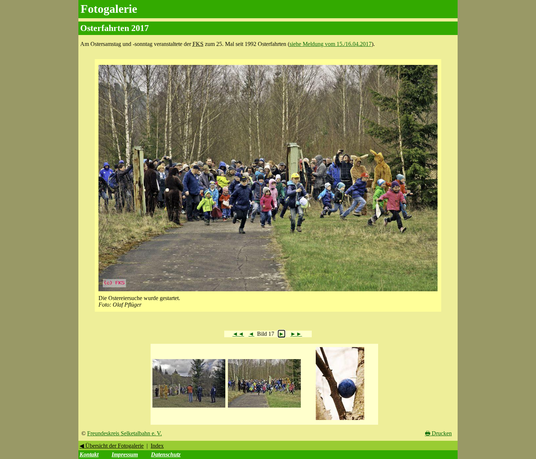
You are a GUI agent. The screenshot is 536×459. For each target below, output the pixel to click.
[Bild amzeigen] (188, 408)
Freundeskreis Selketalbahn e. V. (124, 433)
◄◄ (238, 334)
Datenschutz (165, 454)
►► (296, 334)
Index (157, 446)
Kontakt (88, 454)
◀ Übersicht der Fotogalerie (111, 446)
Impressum (125, 454)
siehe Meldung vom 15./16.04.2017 (331, 44)
